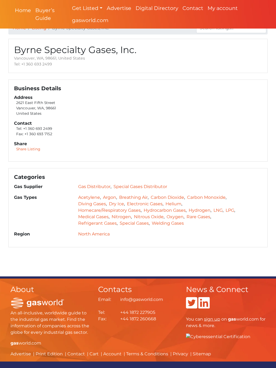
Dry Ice (116, 203)
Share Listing (28, 149)
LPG (230, 210)
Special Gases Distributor (140, 186)
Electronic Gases (145, 203)
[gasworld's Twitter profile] (191, 306)
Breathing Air (133, 197)
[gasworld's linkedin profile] (204, 306)
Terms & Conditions (147, 353)
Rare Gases (198, 216)
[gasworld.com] (37, 302)
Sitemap (202, 353)
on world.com (231, 319)
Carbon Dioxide (167, 197)
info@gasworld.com (141, 299)
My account (223, 8)
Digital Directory (157, 8)
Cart (94, 353)
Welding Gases (168, 223)
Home (23, 10)
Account (112, 353)
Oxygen (175, 216)
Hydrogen (200, 210)
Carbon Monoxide (206, 197)
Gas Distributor (94, 186)
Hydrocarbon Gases (165, 210)
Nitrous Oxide (149, 216)
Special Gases (134, 223)
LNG (218, 210)
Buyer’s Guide (44, 14)
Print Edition (49, 353)
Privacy (180, 353)
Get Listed (85, 8)
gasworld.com (90, 20)
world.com (26, 343)
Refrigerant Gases (97, 223)
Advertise (119, 8)
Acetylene (89, 197)
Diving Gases (92, 203)
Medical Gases (93, 216)
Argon (109, 197)
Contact (192, 8)
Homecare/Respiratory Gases (109, 210)
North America (94, 234)
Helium (173, 203)
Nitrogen (121, 216)
